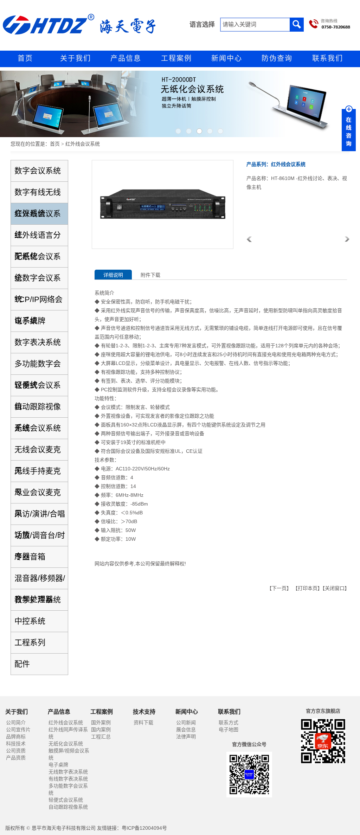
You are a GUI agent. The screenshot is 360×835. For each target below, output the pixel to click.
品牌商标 (16, 736)
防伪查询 (277, 58)
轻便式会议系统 (37, 388)
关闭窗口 (335, 588)
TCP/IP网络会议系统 (38, 302)
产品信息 (125, 58)
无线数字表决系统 (68, 772)
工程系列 (29, 642)
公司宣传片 (18, 729)
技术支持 (144, 712)
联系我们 (327, 58)
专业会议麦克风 (37, 495)
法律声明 (186, 736)
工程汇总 (101, 736)
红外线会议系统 (37, 216)
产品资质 (16, 757)
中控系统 (29, 621)
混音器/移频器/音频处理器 (39, 581)
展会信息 (186, 729)
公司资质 (16, 750)
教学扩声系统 (37, 599)
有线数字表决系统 (68, 779)
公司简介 (16, 722)
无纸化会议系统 (37, 259)
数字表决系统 (37, 342)
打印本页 (307, 588)
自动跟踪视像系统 (37, 409)
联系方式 (228, 722)
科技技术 (16, 743)
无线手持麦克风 (37, 474)
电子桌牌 (29, 320)
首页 (25, 58)
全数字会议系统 (37, 281)
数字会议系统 (37, 170)
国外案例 (101, 722)
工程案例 (176, 58)
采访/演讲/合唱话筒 (39, 517)
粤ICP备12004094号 (144, 828)
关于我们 (75, 58)
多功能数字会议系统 (37, 366)
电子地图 (228, 729)
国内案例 (101, 729)
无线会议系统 (37, 428)
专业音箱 (29, 556)
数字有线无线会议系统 (37, 195)
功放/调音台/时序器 (39, 538)
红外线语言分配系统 (37, 238)
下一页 (279, 588)
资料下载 (143, 722)
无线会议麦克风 (37, 452)
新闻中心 (226, 58)
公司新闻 (186, 722)
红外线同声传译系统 (68, 733)
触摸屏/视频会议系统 (69, 754)
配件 (22, 664)
